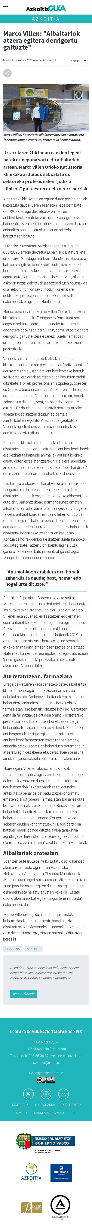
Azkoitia (46, 18)
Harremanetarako (49, 1113)
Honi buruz (19, 1105)
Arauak (21, 1113)
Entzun (75, 60)
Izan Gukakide (23, 994)
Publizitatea (71, 1105)
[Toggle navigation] (5, 8)
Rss (73, 1113)
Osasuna (12, 949)
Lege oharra (45, 1105)
